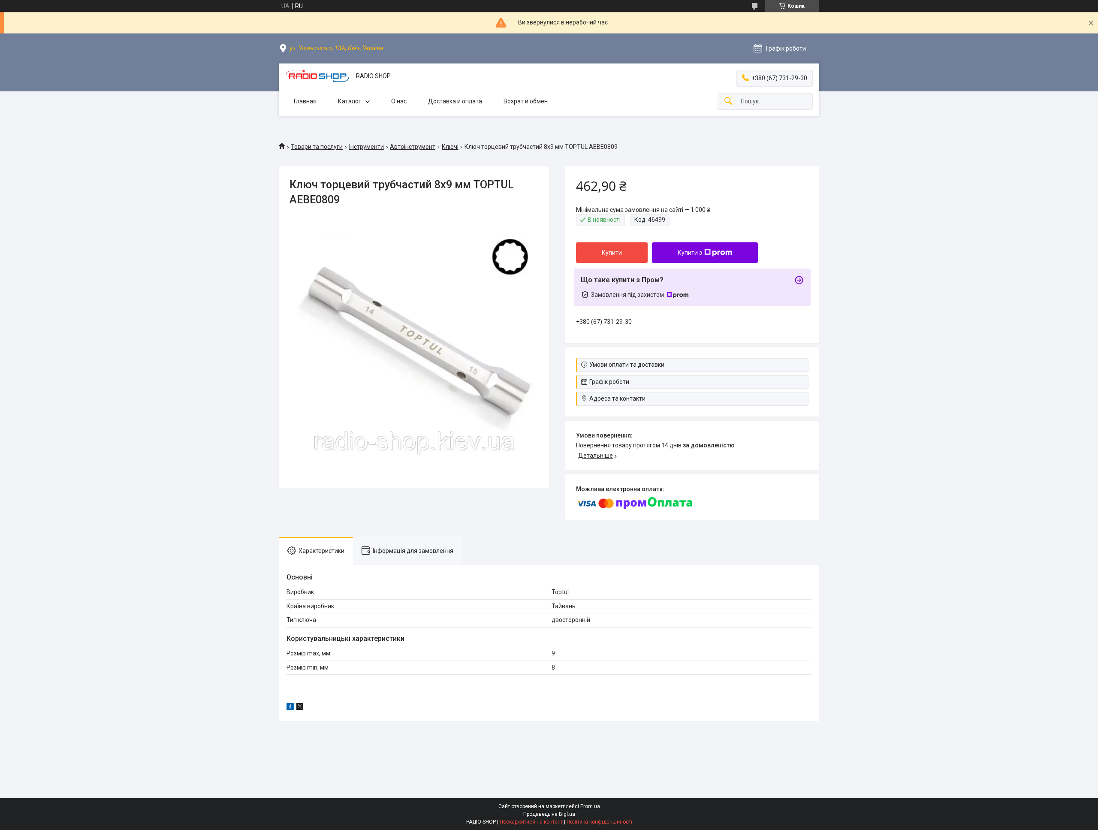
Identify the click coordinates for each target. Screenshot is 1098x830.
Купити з (690, 252)
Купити (612, 252)
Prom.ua (590, 806)
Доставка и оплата (455, 101)
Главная (305, 101)
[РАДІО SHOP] (317, 76)
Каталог (349, 101)
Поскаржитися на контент (531, 822)
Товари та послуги (317, 146)
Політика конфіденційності (599, 822)
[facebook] (290, 707)
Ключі (450, 146)
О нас (399, 101)
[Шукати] (728, 101)
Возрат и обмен (526, 101)
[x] (299, 707)
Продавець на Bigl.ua (549, 814)
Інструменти (366, 146)
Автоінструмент (412, 146)
